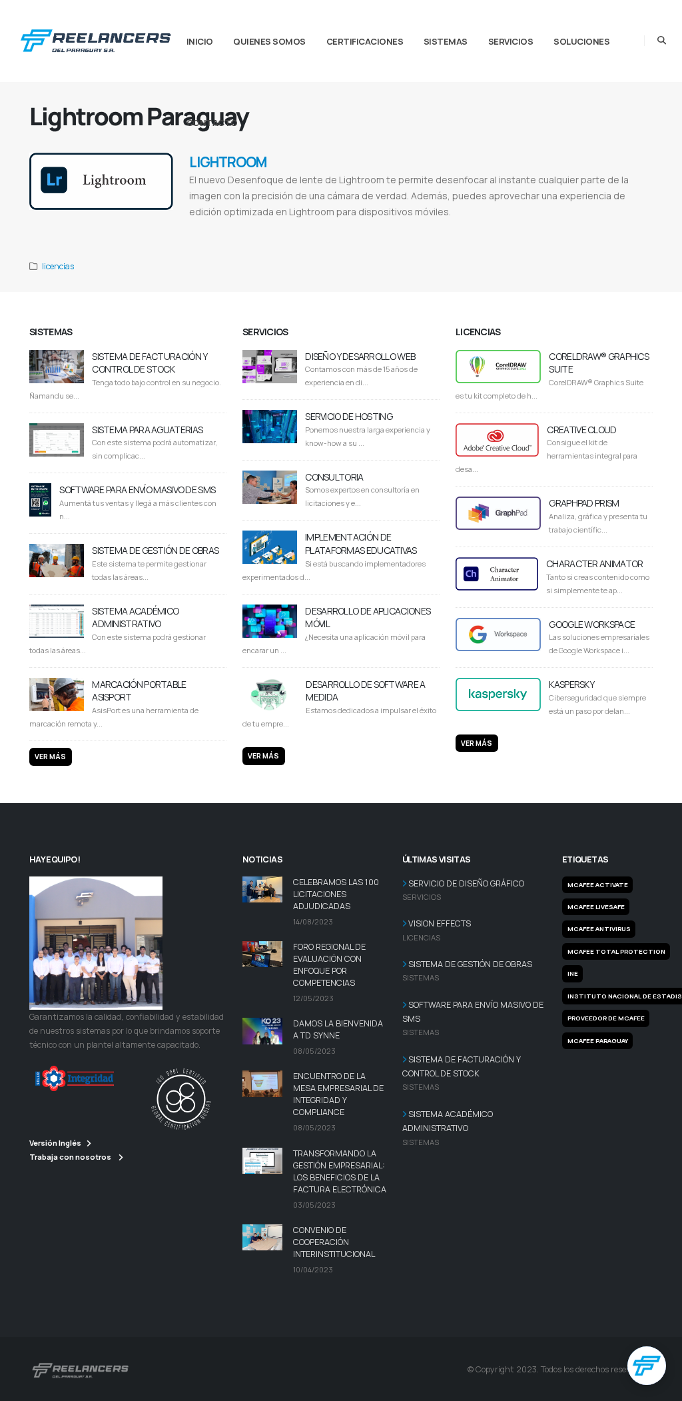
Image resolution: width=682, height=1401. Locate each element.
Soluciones (581, 41)
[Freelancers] (95, 38)
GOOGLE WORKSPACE (592, 624)
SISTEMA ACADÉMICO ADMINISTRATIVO (135, 618)
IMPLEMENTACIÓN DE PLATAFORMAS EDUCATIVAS (361, 544)
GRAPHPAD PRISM (584, 503)
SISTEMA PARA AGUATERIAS (147, 429)
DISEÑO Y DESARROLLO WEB (360, 356)
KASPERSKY (571, 684)
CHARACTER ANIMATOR (594, 563)
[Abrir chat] (646, 1365)
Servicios (510, 41)
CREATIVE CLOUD (581, 429)
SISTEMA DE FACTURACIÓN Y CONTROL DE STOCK (149, 363)
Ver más (50, 756)
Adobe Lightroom (209, 228)
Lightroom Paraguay (253, 228)
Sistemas (446, 41)
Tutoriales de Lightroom (560, 228)
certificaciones (365, 41)
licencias (58, 266)
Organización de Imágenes (406, 228)
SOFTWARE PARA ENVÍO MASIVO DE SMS (137, 489)
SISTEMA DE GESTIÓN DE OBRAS (155, 550)
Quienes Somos (269, 41)
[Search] (661, 41)
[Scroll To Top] (658, 1386)
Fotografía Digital (461, 228)
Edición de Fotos (353, 228)
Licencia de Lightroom (304, 228)
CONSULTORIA (334, 477)
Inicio (199, 41)
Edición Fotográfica (506, 228)
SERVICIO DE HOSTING (348, 416)
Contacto (212, 123)
